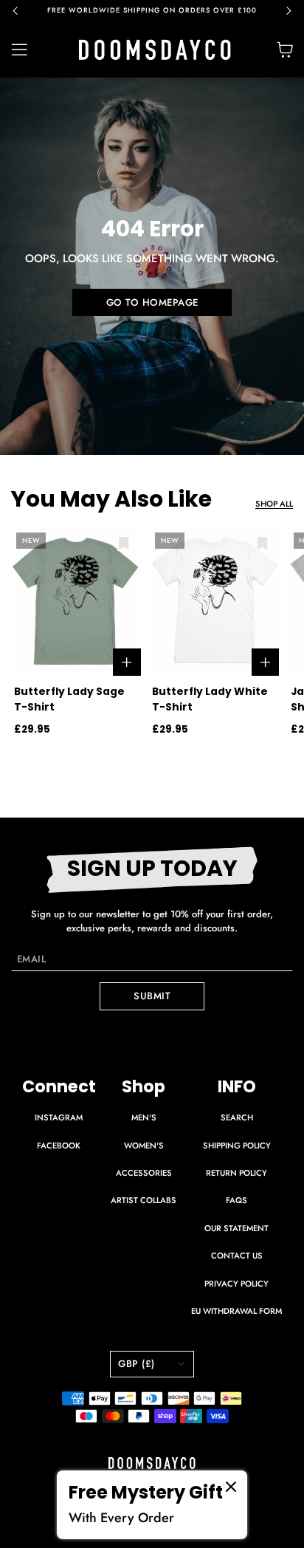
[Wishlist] (123, 543)
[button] (22, 11)
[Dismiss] (231, 1487)
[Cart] (285, 49)
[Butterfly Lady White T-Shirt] (215, 601)
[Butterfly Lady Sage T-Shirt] (76, 601)
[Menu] (27, 50)
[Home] (154, 50)
